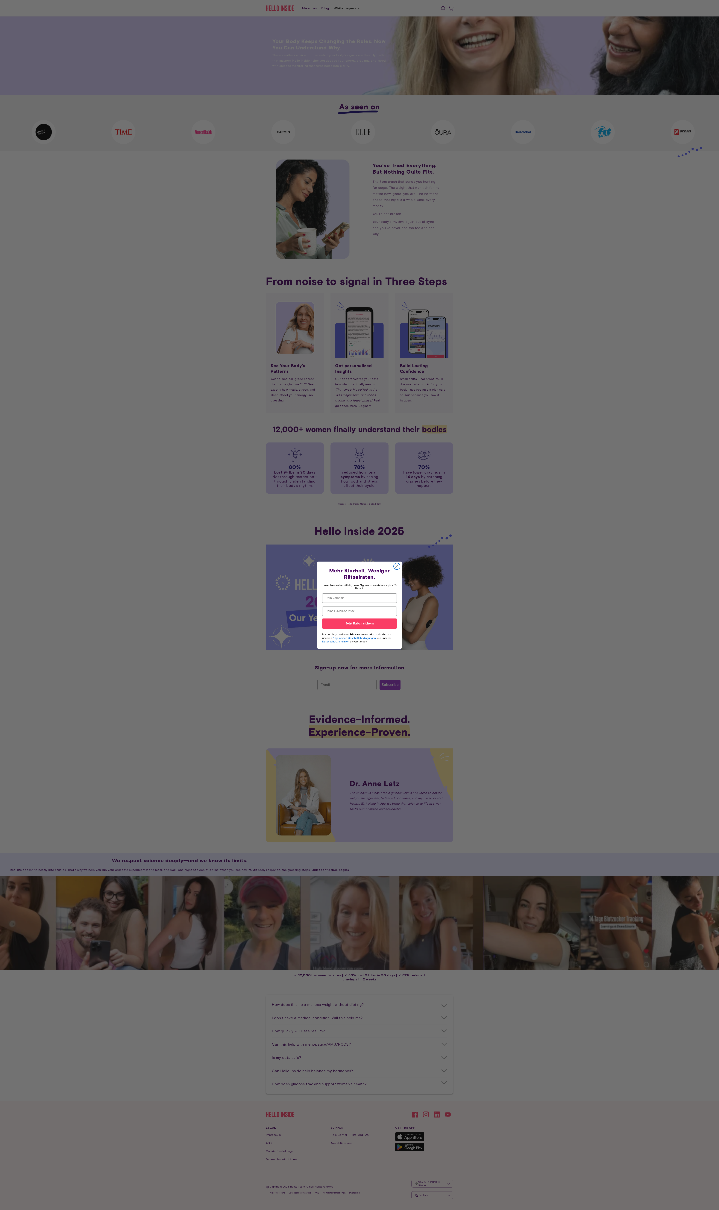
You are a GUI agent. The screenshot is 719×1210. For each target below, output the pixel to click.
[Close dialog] (397, 566)
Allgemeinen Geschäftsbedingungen (354, 637)
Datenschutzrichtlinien (335, 641)
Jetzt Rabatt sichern (359, 623)
